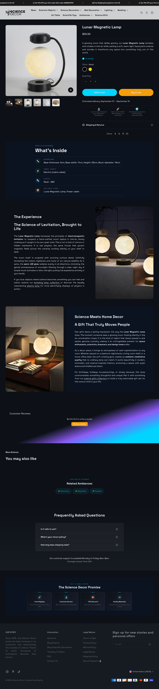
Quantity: (86, 76)
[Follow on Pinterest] (13, 671)
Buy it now (136, 92)
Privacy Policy (89, 643)
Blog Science (53, 643)
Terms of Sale (89, 638)
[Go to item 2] (18, 103)
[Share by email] (127, 134)
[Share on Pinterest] (123, 134)
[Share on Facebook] (115, 134)
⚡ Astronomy (63, 491)
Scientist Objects (47, 10)
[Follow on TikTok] (19, 671)
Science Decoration (70, 10)
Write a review (79, 424)
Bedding (122, 10)
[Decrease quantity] (85, 81)
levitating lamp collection (47, 282)
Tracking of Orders (56, 652)
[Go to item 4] (37, 103)
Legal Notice (89, 652)
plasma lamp (33, 286)
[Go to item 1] (9, 103)
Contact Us (52, 661)
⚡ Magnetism (80, 491)
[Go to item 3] (28, 103)
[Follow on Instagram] (7, 671)
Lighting (108, 10)
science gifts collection (95, 378)
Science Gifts (101, 15)
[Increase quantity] (95, 81)
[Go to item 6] (56, 103)
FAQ (49, 656)
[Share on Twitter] (119, 134)
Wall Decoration (91, 10)
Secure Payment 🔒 (92, 661)
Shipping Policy (90, 656)
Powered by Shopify (34, 680)
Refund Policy (89, 647)
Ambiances (84, 15)
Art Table (55, 15)
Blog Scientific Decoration (59, 647)
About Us (51, 638)
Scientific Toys (70, 15)
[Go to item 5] (46, 103)
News (33, 10)
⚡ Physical (96, 491)
